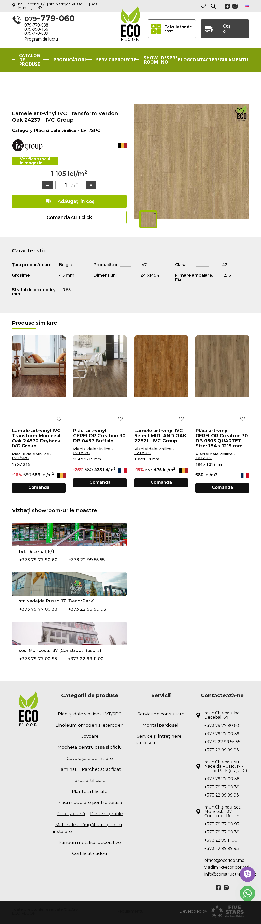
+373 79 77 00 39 (221, 734)
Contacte (202, 60)
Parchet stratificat (101, 769)
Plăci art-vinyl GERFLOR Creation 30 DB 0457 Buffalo (99, 435)
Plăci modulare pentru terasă (89, 802)
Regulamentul (232, 60)
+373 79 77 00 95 (38, 658)
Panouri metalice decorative (90, 842)
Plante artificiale (89, 791)
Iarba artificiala (90, 780)
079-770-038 (36, 25)
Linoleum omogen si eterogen (90, 725)
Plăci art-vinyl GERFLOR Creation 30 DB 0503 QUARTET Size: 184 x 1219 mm (221, 438)
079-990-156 (36, 29)
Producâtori (69, 60)
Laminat (67, 769)
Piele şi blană (71, 813)
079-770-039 (36, 33)
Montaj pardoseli (160, 725)
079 (49, 18)
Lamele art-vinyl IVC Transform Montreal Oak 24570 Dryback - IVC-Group (37, 438)
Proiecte (125, 60)
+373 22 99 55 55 (87, 559)
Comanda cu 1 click (69, 217)
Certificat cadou (89, 853)
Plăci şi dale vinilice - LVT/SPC (67, 130)
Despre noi (169, 60)
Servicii (105, 60)
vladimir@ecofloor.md (226, 867)
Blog (184, 60)
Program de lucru (41, 39)
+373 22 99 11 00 (85, 658)
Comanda (38, 487)
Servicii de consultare (161, 713)
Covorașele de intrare (90, 758)
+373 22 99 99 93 (87, 609)
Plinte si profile (106, 813)
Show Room (151, 60)
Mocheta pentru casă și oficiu (90, 747)
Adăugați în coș (76, 201)
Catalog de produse (29, 60)
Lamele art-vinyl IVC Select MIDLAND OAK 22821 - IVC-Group (160, 435)
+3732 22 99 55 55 (222, 742)
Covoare (90, 736)
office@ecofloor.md (224, 860)
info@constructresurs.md (226, 874)
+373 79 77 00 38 (38, 609)
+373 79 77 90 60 (38, 559)
